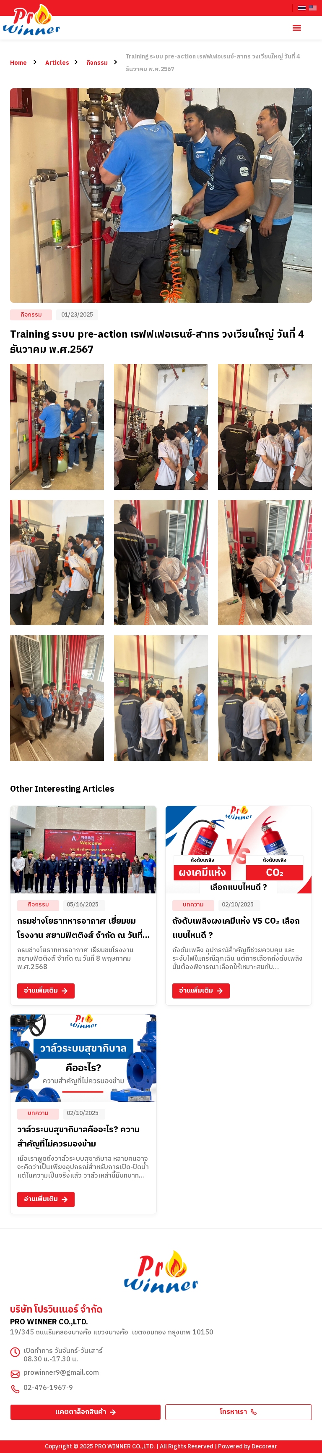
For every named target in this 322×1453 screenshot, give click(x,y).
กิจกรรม (97, 63)
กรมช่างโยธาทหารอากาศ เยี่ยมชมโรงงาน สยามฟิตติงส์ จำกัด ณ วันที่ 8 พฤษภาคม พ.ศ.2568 (83, 935)
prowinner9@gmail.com (61, 1373)
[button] (297, 28)
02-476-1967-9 (48, 1388)
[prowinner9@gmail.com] (15, 1374)
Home (18, 63)
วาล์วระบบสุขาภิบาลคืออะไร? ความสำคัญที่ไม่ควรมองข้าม (78, 1137)
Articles (57, 63)
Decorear (264, 1446)
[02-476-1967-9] (15, 1389)
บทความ (193, 904)
